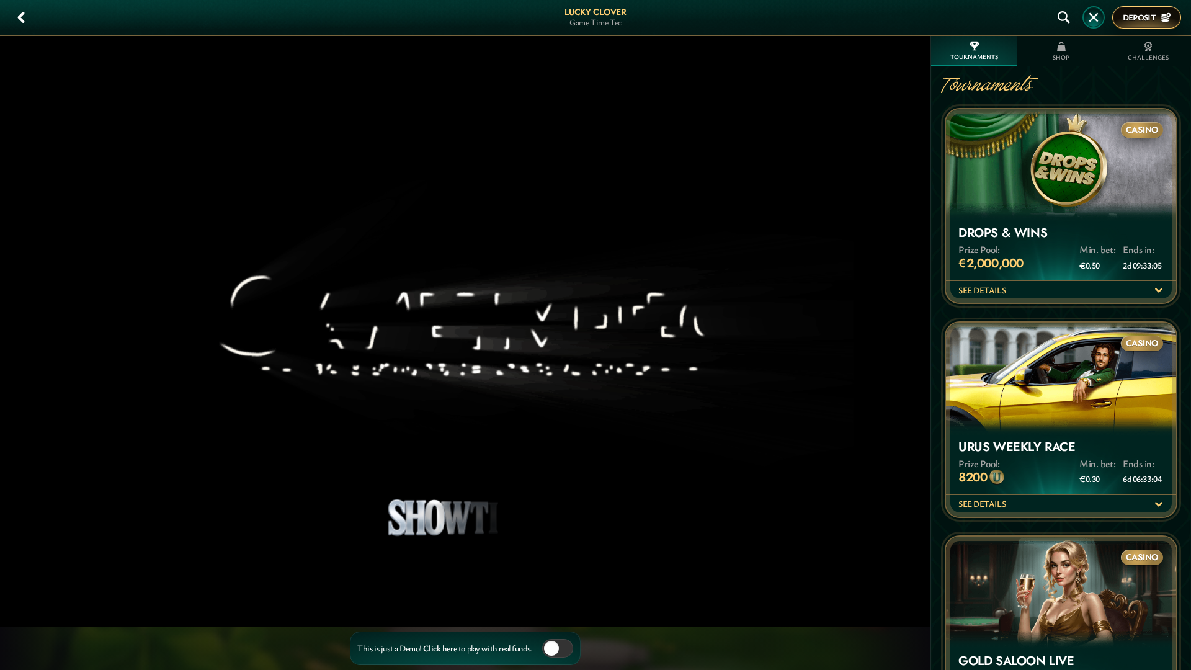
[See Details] (1159, 290)
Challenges (1148, 57)
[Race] (1093, 17)
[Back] (21, 17)
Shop (1061, 57)
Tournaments (974, 57)
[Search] (1064, 17)
